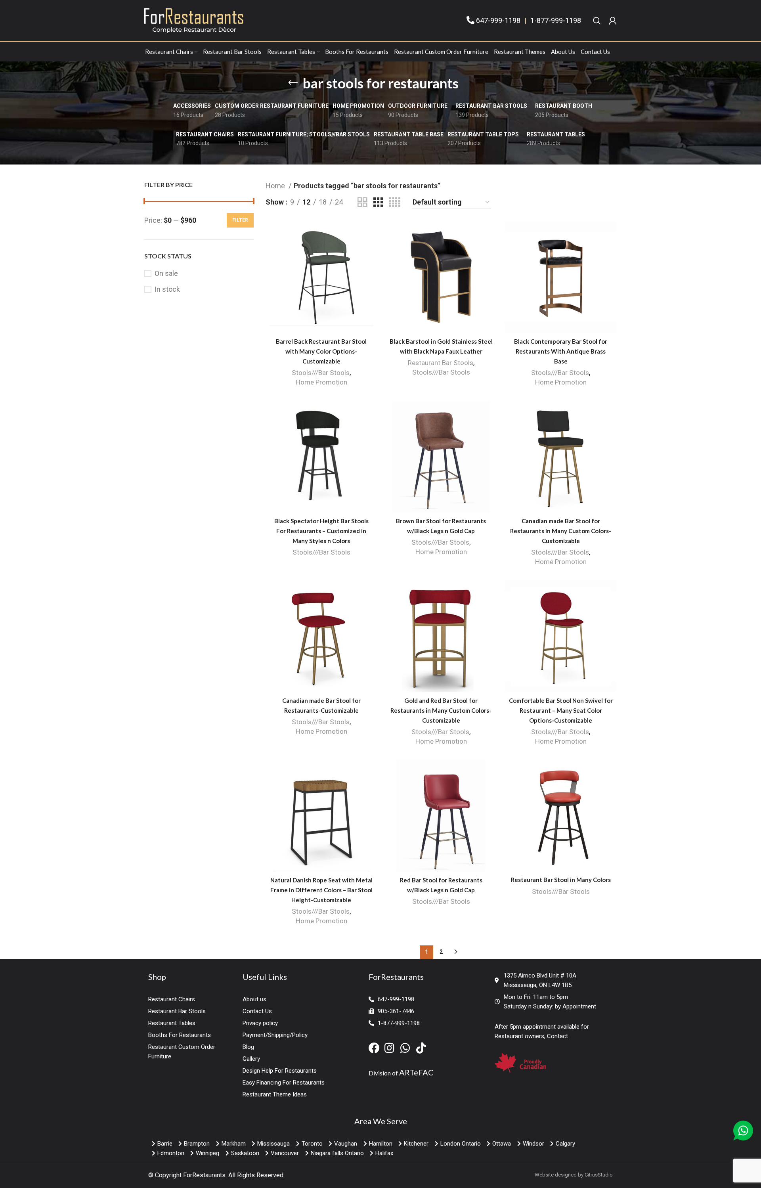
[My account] (613, 21)
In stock (167, 289)
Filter (240, 220)
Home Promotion (321, 382)
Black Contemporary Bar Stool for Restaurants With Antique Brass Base (560, 351)
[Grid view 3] (378, 202)
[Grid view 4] (394, 202)
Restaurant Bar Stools (440, 363)
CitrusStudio (599, 1175)
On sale (166, 273)
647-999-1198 (498, 20)
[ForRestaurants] (193, 20)
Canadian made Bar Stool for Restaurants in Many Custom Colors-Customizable (560, 530)
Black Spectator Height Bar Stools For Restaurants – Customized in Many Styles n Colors (321, 530)
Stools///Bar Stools (321, 373)
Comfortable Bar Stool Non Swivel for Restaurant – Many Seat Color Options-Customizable (561, 710)
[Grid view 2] (362, 202)
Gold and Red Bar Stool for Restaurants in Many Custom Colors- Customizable (440, 710)
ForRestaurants (204, 1175)
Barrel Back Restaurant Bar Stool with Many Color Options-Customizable (321, 351)
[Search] (597, 21)
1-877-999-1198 (555, 20)
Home (276, 186)
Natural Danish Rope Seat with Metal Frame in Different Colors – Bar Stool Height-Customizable (321, 889)
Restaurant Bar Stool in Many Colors (561, 879)
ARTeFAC (416, 1072)
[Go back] (293, 83)
